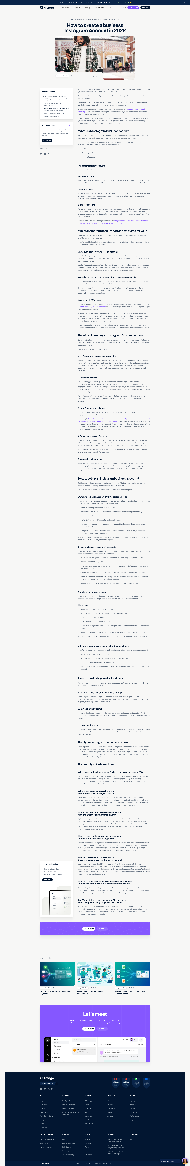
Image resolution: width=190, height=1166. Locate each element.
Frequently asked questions (51, 116)
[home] (47, 7)
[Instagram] (52, 1089)
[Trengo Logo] (47, 1078)
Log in (124, 8)
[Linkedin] (45, 1089)
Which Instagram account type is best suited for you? (55, 99)
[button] (66, 7)
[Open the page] (95, 2)
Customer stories (99, 8)
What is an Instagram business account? (54, 96)
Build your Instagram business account (54, 113)
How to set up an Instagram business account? (56, 108)
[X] (49, 1089)
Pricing (87, 8)
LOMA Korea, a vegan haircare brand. (92, 307)
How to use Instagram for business (53, 110)
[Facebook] (41, 1089)
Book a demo (133, 8)
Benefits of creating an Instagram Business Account (52, 104)
